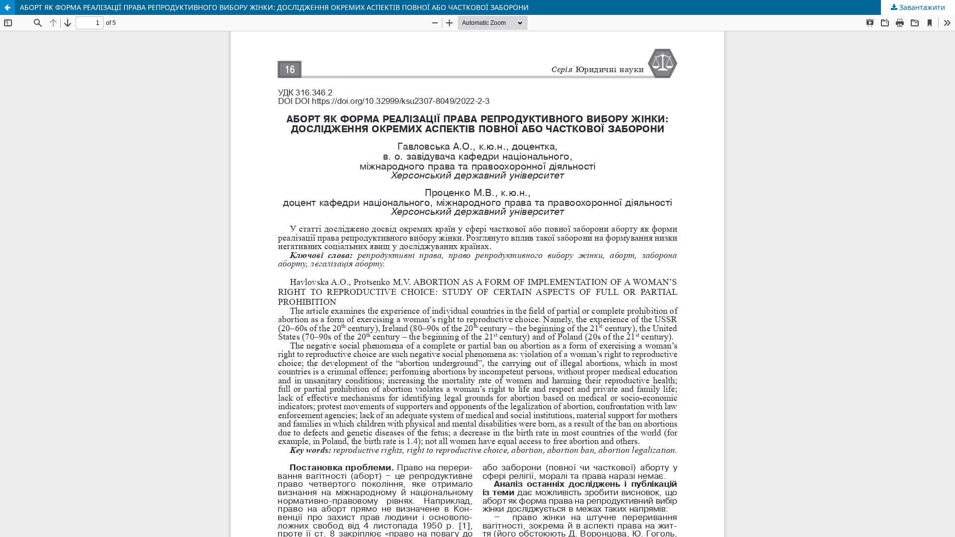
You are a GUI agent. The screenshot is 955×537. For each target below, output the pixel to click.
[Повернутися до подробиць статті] (7, 7)
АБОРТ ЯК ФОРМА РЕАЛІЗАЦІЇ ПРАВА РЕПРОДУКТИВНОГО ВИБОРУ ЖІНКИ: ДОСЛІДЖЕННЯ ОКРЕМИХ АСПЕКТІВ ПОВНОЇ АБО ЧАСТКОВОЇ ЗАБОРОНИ (274, 7)
